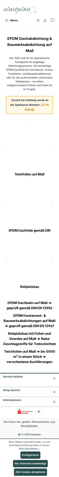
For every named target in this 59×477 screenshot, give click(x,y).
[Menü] (11, 20)
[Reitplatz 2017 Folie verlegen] (29, 258)
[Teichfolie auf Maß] (29, 146)
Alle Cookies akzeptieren (30, 472)
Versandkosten (29, 425)
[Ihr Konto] (45, 20)
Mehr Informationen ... (29, 448)
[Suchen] (37, 20)
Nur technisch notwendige (30, 463)
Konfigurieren (30, 455)
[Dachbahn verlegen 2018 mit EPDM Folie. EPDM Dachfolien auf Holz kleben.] (29, 202)
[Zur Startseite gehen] (20, 9)
